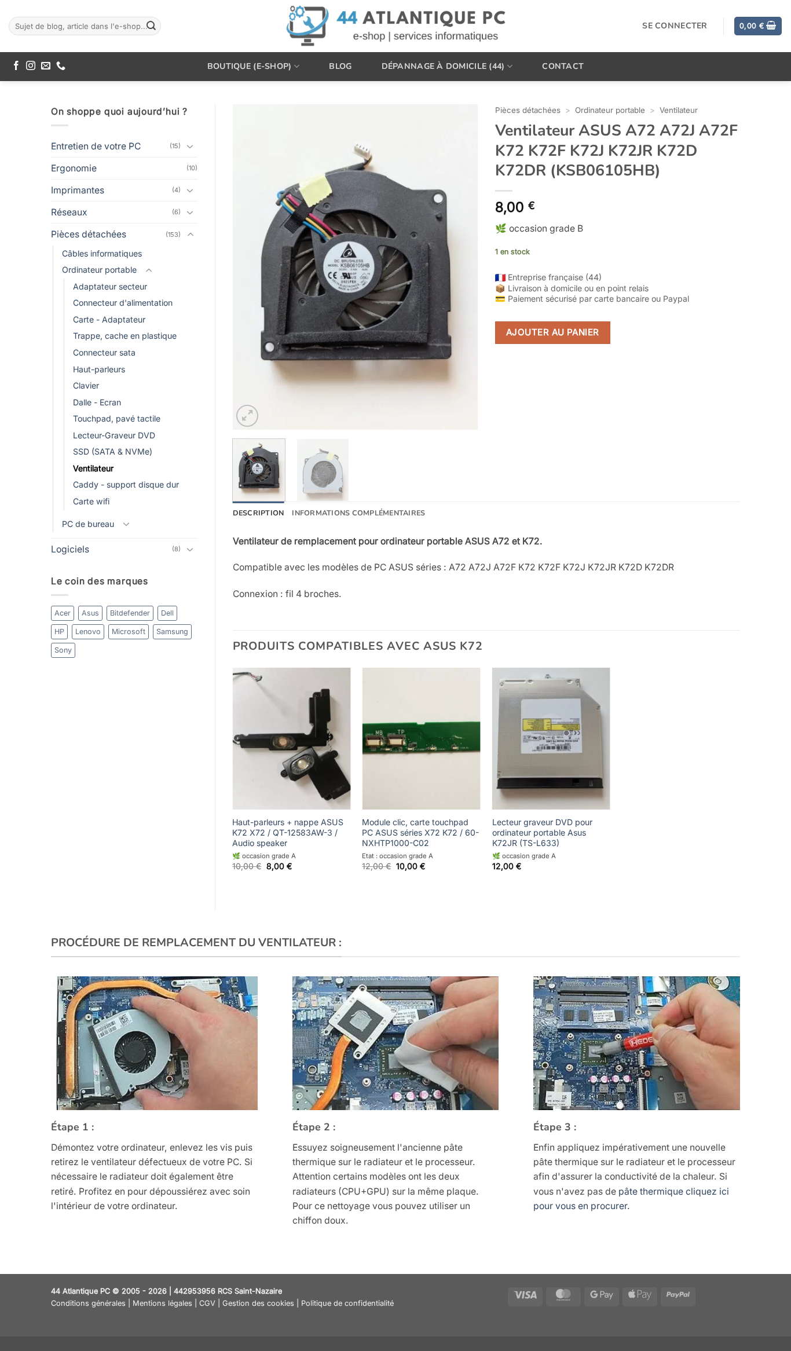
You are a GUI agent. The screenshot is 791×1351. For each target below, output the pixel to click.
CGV (207, 1303)
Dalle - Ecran (97, 402)
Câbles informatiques (102, 253)
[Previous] (251, 267)
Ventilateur (93, 468)
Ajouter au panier (552, 332)
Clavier (86, 385)
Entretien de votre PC (96, 146)
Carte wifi (91, 501)
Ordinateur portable (99, 269)
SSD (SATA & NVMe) (112, 451)
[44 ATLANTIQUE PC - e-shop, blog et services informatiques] (396, 26)
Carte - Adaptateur (109, 319)
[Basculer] (190, 146)
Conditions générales (88, 1303)
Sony (63, 650)
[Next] (458, 267)
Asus (90, 613)
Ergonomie (74, 168)
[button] (758, 26)
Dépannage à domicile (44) (443, 66)
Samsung (172, 631)
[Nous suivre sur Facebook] (16, 66)
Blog (340, 66)
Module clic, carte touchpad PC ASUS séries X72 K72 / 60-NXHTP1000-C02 (420, 832)
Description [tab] (258, 513)
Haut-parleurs (99, 369)
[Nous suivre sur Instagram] (30, 66)
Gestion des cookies (258, 1303)
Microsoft (128, 631)
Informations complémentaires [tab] (358, 513)
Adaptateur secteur (110, 286)
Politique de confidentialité (347, 1303)
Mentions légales (162, 1303)
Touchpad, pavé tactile (116, 418)
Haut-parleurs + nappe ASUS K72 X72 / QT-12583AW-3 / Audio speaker (287, 832)
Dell (167, 613)
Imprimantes (77, 190)
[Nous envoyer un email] (45, 66)
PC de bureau (88, 524)
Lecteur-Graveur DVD (114, 435)
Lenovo (88, 631)
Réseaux (69, 212)
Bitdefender (130, 613)
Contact (563, 66)
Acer (62, 613)
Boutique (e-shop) (249, 66)
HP (59, 631)
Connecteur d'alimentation (123, 302)
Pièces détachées (88, 234)
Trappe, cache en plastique (125, 336)
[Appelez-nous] (60, 66)
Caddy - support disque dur (126, 484)
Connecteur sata (104, 352)
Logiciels (70, 549)
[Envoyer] (151, 25)
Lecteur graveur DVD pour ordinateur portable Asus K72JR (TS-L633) (542, 832)
